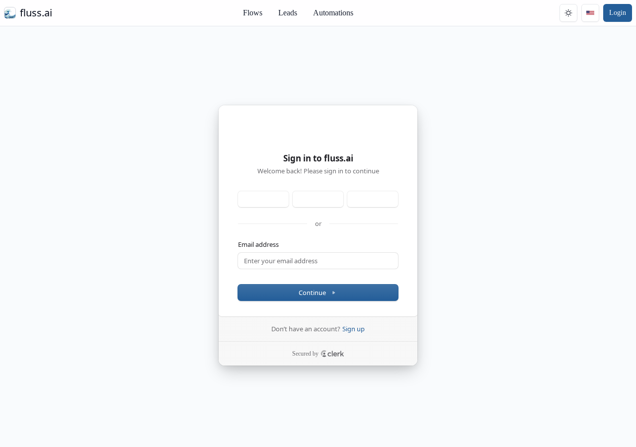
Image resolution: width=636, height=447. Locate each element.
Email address (258, 244)
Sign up (353, 328)
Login (617, 12)
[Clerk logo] (332, 353)
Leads (287, 12)
